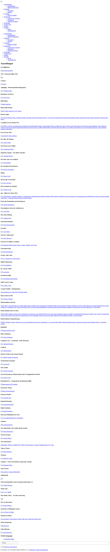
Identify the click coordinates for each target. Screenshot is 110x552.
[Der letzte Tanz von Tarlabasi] (6, 162)
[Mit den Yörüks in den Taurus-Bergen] (9, 357)
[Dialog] (5, 176)
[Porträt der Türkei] (8, 391)
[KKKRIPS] (8, 330)
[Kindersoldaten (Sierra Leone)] (55, 315)
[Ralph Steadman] (6, 411)
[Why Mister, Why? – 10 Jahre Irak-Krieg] (2, 499)
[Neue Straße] (7, 371)
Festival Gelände (12, 15)
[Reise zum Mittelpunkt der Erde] (12, 418)
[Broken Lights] (55, 119)
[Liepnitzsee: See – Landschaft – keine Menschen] (7, 344)
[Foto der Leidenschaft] (6, 238)
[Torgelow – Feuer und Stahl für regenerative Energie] (6, 465)
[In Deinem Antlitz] (9, 278)
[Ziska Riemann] (6, 532)
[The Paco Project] (6, 438)
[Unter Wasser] (10, 472)
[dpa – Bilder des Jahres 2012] (55, 198)
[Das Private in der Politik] (7, 149)
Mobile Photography (13, 7)
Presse (9, 29)
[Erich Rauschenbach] (8, 225)
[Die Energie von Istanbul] (6, 183)
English (12, 539)
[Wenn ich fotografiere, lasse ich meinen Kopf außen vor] (6, 485)
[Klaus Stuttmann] (6, 337)
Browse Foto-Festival (11, 547)
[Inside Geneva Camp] (6, 285)
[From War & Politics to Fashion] (19, 245)
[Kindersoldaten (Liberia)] (55, 307)
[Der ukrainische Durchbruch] (7, 169)
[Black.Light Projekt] (11, 111)
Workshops (11, 20)
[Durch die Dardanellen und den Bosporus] (7, 204)
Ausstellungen (8, 4)
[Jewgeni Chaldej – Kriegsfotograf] (14, 292)
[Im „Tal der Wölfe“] (5, 272)
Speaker (10, 12)
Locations (6, 13)
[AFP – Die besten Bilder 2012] (2, 77)
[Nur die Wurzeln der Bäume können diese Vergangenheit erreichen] (6, 377)
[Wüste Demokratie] (5, 526)
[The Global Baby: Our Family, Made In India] (7, 431)
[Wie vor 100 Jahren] (6, 505)
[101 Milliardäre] (7, 70)
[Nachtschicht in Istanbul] (5, 364)
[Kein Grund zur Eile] (7, 299)
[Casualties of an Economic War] (55, 129)
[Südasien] (6, 425)
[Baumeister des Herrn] (5, 97)
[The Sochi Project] (27, 445)
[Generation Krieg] (7, 252)
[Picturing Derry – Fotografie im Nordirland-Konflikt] (9, 384)
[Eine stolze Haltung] (6, 218)
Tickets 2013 (7, 24)
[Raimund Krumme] (7, 404)
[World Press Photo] (21, 519)
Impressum (32, 550)
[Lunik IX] (6, 350)
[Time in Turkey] (6, 451)
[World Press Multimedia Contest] (7, 512)
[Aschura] (3, 84)
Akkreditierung (12, 30)
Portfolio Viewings (13, 21)
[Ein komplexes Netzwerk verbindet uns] (5, 211)
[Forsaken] (5, 231)
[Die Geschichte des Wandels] (6, 189)
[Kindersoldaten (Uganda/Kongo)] (55, 324)
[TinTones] (6, 458)
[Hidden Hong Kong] (6, 265)
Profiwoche (7, 17)
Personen (6, 9)
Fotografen (10, 10)
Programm (7, 23)
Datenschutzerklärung (42, 550)
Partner (6, 26)
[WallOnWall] (2, 478)
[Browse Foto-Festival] (1, 1)
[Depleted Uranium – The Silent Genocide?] (7, 156)
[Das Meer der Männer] (6, 142)
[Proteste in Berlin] (6, 398)
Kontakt (6, 27)
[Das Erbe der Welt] (9, 136)
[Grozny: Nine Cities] (10, 258)
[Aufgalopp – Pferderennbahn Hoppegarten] (6, 91)
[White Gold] (6, 492)
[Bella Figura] (6, 104)
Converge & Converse (14, 18)
